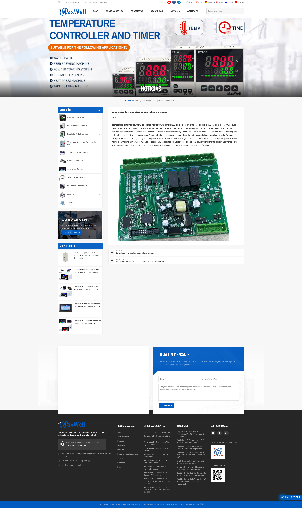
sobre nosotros (114, 11)
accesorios (71, 203)
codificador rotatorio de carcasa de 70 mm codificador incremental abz (191, 474)
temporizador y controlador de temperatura (156, 456)
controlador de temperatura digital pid (157, 437)
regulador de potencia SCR (78, 134)
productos (137, 11)
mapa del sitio (154, 504)
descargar (157, 11)
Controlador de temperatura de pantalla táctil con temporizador (86, 288)
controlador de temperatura (78, 126)
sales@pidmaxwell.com (100, 2)
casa (95, 11)
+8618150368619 (75, 461)
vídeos (120, 458)
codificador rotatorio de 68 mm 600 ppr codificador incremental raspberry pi (191, 481)
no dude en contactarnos (75, 219)
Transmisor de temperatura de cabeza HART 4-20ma (155, 474)
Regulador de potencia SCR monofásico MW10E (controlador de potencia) (86, 255)
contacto (121, 463)
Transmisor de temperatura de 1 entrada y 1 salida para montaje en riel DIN (157, 481)
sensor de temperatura (76, 178)
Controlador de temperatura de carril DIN (156, 450)
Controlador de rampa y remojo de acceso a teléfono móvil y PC (87, 322)
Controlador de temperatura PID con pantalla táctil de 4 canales (86, 271)
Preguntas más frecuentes (127, 454)
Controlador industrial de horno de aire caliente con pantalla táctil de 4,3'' (87, 306)
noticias (175, 11)
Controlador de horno (75, 169)
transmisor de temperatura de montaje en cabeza (155, 462)
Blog (119, 467)
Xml (162, 504)
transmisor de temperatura (77, 152)
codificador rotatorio (75, 194)
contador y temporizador (77, 186)
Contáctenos (71, 232)
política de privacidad (173, 504)
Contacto (192, 11)
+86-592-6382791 (74, 2)
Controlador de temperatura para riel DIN (82, 143)
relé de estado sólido (75, 161)
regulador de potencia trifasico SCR (158, 432)
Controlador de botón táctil (78, 117)
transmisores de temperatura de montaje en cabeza (156, 468)
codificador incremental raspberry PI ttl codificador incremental (190, 468)
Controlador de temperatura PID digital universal (156, 443)
